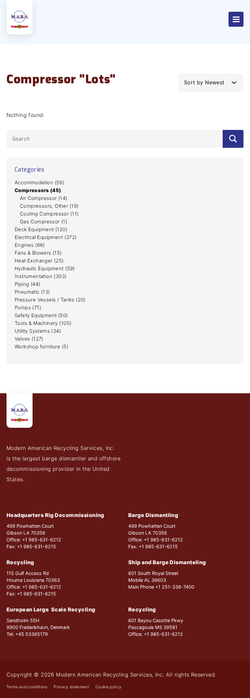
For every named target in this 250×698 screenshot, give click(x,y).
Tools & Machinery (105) (43, 323)
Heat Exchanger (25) (39, 261)
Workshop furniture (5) (41, 346)
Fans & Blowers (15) (38, 253)
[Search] (233, 139)
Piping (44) (27, 284)
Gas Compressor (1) (43, 221)
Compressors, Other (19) (49, 206)
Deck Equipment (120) (41, 229)
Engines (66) (30, 245)
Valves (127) (29, 339)
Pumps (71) (28, 307)
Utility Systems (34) (38, 331)
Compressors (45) (38, 190)
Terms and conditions (27, 687)
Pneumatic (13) (32, 292)
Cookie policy (108, 687)
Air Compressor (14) (43, 198)
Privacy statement (71, 687)
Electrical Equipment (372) (46, 237)
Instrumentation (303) (41, 276)
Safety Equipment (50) (41, 315)
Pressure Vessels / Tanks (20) (50, 300)
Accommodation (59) (39, 182)
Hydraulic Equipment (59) (45, 268)
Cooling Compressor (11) (49, 214)
